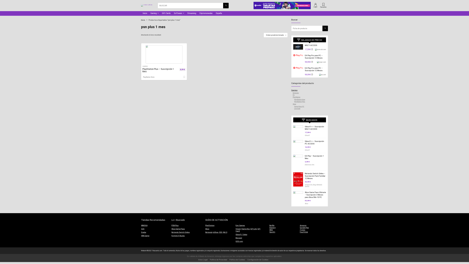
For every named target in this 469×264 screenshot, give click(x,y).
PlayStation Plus (299, 102)
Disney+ (272, 228)
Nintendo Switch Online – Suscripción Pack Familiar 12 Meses (315, 176)
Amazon (303, 225)
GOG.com (239, 241)
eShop (215, 232)
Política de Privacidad (218, 260)
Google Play (304, 228)
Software (178, 13)
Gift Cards (166, 13)
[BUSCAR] (226, 5)
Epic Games (240, 225)
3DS (220, 232)
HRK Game (145, 236)
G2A (142, 229)
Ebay (314, 185)
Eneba (143, 232)
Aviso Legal (203, 260)
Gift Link (253, 229)
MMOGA (144, 225)
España (219, 13)
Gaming (153, 13)
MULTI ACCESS (311, 45)
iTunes (302, 230)
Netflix (271, 225)
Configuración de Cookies (257, 260)
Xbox (294, 104)
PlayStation (296, 97)
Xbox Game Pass (178, 229)
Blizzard (239, 238)
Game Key (246, 229)
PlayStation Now (299, 99)
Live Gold (297, 109)
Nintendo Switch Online (180, 232)
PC (294, 95)
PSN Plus (175, 225)
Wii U (225, 232)
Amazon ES (308, 185)
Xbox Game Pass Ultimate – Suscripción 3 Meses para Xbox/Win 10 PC (315, 194)
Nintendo (296, 93)
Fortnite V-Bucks (178, 236)
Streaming (191, 13)
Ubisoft (307, 135)
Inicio (145, 13)
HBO (271, 230)
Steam (238, 229)
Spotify (272, 232)
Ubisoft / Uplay (241, 235)
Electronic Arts (309, 165)
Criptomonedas (206, 13)
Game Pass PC (299, 106)
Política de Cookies (237, 260)
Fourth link (304, 232)
